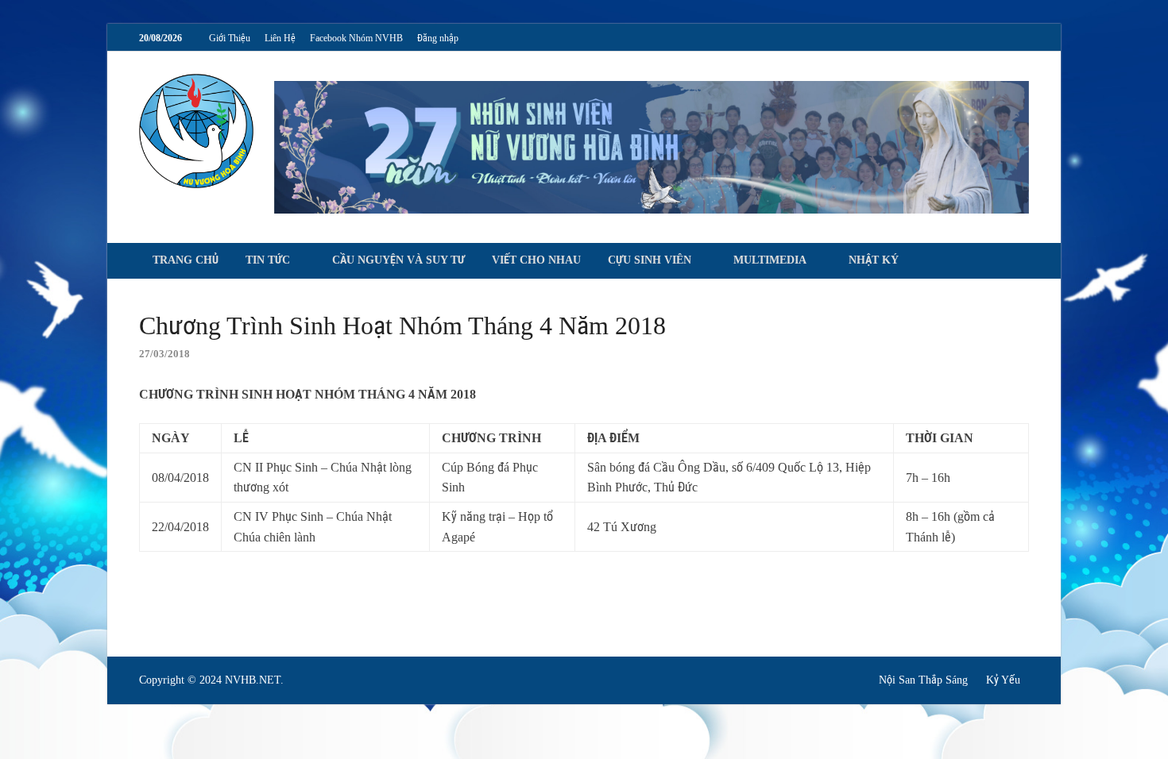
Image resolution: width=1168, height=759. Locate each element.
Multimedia (769, 260)
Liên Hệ (280, 38)
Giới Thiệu (229, 38)
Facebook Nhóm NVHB (356, 38)
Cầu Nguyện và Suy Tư (398, 260)
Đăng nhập (437, 38)
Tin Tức (268, 260)
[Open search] (1021, 261)
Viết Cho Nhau (536, 260)
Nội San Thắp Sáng (923, 680)
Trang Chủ (186, 260)
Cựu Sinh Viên (649, 260)
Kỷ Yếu (1003, 680)
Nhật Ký (874, 260)
